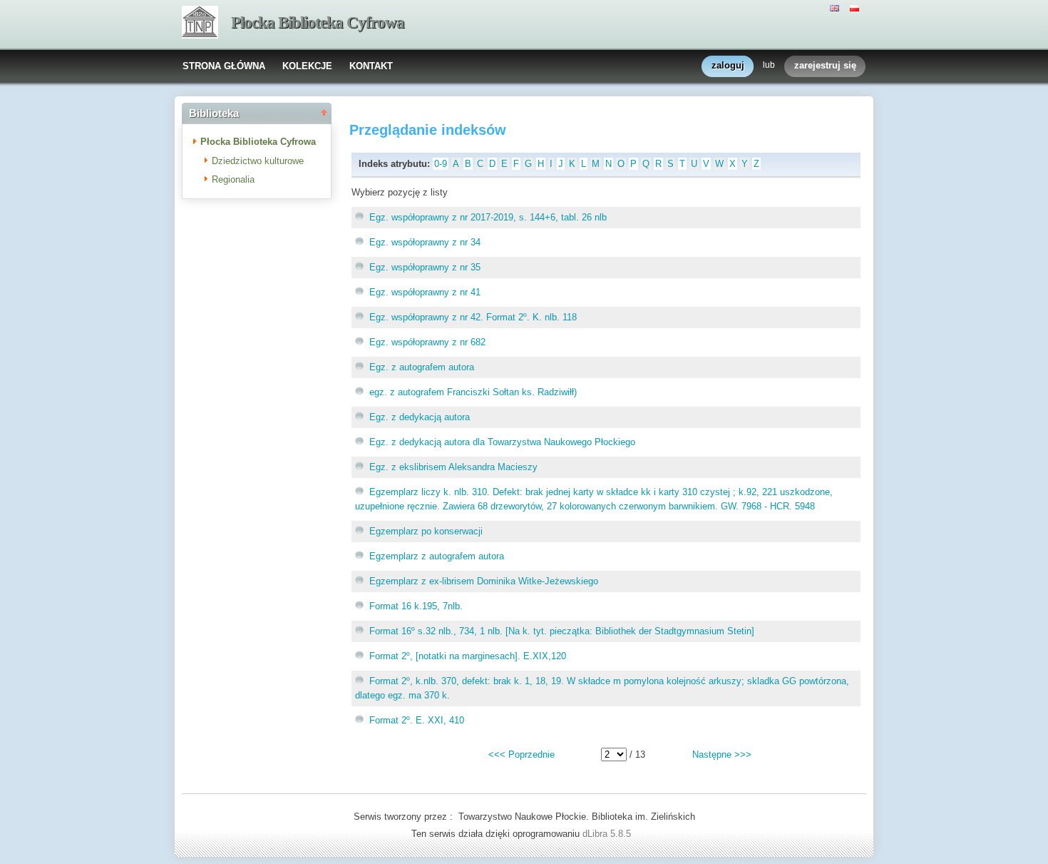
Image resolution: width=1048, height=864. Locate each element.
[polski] (856, 7)
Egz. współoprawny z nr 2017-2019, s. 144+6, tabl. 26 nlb (488, 217)
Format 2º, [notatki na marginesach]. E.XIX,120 (467, 656)
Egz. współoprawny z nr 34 (425, 242)
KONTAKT (371, 66)
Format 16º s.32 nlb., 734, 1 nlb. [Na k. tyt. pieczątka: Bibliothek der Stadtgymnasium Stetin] (561, 631)
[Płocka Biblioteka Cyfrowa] (200, 23)
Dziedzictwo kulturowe (258, 161)
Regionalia (233, 179)
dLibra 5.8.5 (608, 833)
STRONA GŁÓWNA (224, 66)
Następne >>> (721, 754)
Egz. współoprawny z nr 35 (425, 267)
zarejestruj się (825, 65)
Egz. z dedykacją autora (419, 417)
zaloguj (727, 65)
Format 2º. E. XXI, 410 (416, 720)
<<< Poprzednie (521, 754)
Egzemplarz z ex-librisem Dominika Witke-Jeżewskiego (483, 581)
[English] (836, 7)
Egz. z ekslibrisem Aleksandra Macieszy (453, 467)
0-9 (440, 163)
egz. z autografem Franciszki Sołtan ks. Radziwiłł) (473, 392)
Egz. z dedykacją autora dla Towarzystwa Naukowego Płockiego (502, 442)
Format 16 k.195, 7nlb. (416, 606)
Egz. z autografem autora (421, 367)
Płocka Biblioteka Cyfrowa (317, 22)
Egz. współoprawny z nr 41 (425, 292)
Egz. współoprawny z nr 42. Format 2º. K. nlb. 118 (473, 317)
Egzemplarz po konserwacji (426, 531)
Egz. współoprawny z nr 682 (427, 342)
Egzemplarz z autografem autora (436, 556)
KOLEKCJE (307, 66)
